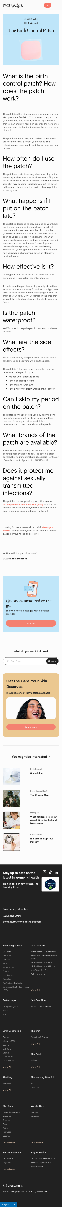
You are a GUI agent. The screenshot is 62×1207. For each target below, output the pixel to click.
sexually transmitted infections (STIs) (23, 504)
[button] (56, 5)
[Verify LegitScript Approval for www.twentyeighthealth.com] (50, 884)
